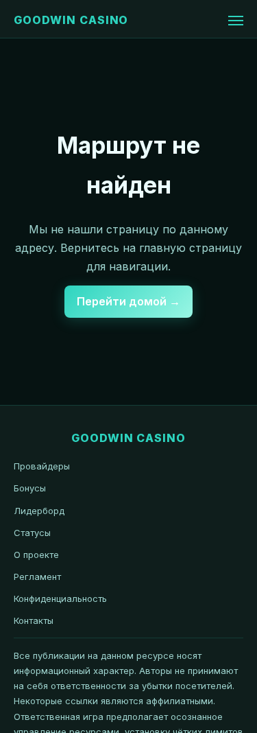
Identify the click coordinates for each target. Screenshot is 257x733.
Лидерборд (39, 510)
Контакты (33, 620)
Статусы (32, 532)
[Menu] (235, 20)
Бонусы (30, 487)
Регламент (37, 576)
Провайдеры (42, 466)
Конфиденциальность (60, 598)
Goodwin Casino (71, 20)
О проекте (36, 554)
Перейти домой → (128, 301)
